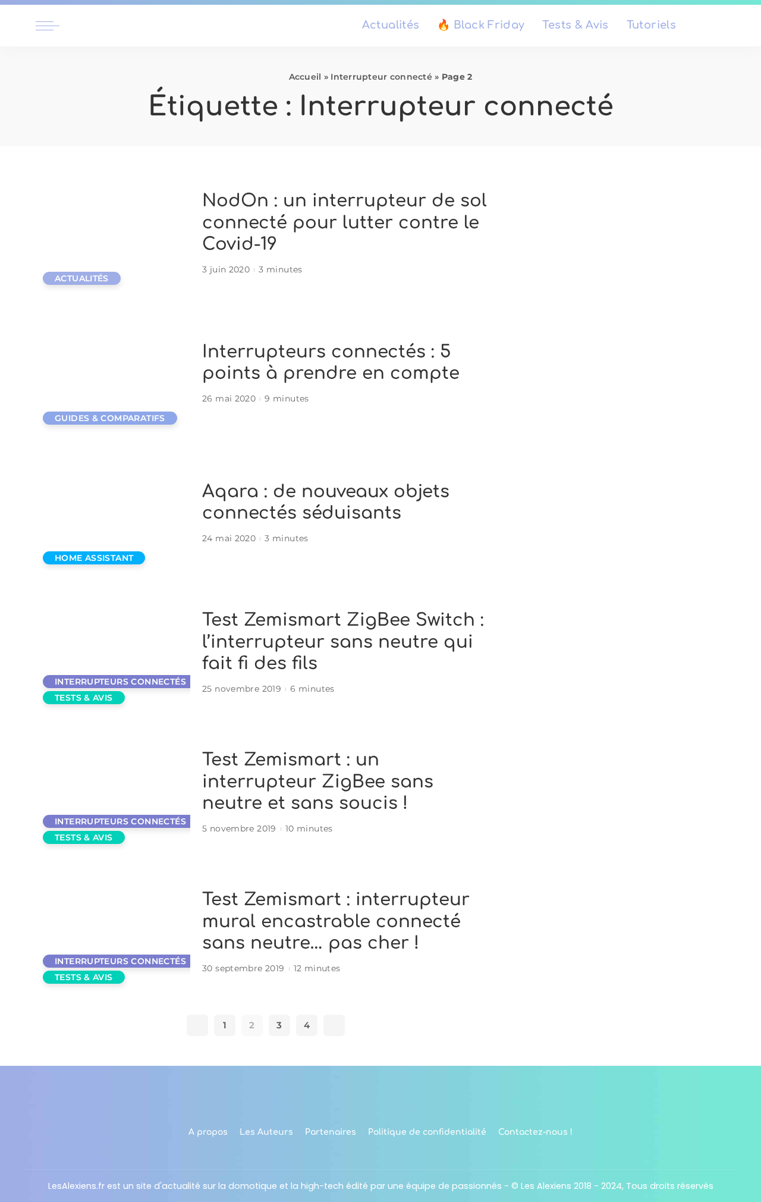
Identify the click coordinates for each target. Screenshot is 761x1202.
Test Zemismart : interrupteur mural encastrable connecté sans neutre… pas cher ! (336, 921)
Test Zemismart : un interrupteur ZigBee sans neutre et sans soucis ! (317, 781)
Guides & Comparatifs (110, 418)
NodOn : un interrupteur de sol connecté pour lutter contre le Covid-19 (344, 222)
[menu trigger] (53, 25)
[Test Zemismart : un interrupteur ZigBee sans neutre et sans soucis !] (113, 793)
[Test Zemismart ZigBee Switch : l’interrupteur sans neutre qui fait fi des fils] (113, 653)
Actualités (82, 278)
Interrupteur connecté (381, 76)
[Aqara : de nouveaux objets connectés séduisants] (113, 514)
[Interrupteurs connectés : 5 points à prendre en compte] (113, 374)
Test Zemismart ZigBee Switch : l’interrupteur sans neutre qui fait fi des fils (343, 641)
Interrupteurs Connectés (120, 681)
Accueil (305, 76)
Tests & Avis (84, 697)
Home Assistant (94, 558)
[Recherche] (718, 25)
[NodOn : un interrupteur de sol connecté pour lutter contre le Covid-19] (113, 234)
